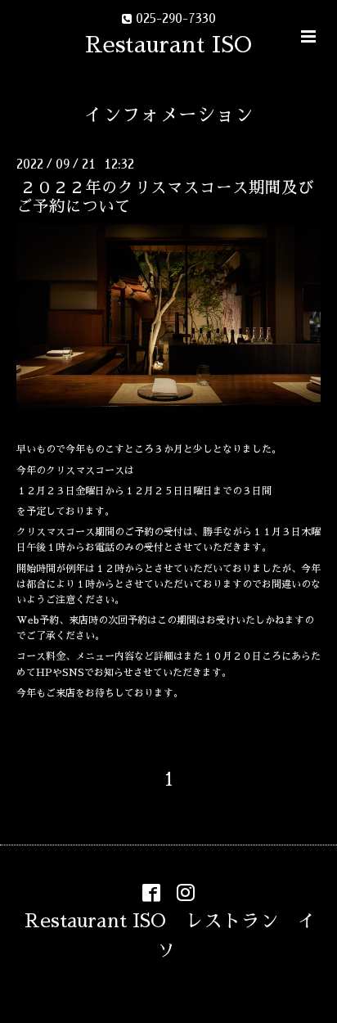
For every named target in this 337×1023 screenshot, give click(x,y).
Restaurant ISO (168, 45)
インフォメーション (169, 115)
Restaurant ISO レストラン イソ (171, 936)
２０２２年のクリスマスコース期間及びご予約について (165, 197)
